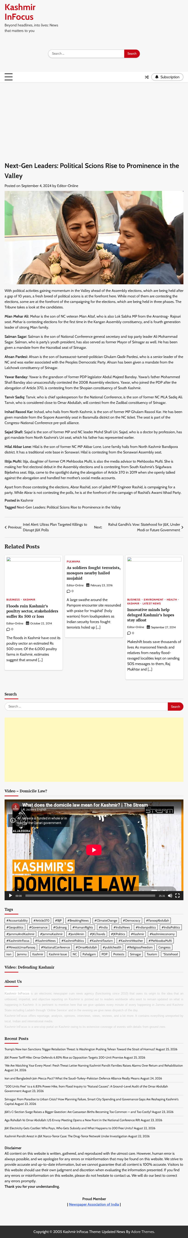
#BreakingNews (78, 920)
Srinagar (135, 954)
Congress (164, 947)
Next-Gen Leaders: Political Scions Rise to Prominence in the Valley (69, 507)
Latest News (152, 603)
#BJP (58, 920)
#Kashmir (137, 934)
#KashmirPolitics (72, 940)
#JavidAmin (76, 934)
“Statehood (170, 954)
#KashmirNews (45, 940)
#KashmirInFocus (17, 940)
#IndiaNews (121, 927)
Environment (153, 599)
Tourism (152, 954)
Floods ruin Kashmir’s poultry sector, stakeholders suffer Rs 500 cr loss (32, 611)
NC (75, 954)
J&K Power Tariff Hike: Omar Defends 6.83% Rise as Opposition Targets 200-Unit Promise (64, 1057)
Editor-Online (67, 186)
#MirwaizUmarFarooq (20, 947)
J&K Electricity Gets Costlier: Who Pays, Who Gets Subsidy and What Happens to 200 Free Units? (69, 1128)
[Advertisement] (94, 117)
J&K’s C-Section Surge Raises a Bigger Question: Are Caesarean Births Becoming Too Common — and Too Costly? (78, 1112)
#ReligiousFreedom (140, 947)
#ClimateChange (105, 920)
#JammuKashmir (51, 934)
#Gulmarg (60, 927)
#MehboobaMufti (160, 940)
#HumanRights (82, 927)
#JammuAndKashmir (20, 934)
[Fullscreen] (177, 895)
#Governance (38, 927)
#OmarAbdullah (86, 947)
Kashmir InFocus (20, 12)
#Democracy (131, 920)
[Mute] (170, 895)
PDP (105, 954)
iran (8, 954)
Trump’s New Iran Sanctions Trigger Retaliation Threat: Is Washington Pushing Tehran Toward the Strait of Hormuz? (80, 1049)
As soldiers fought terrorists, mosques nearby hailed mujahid (94, 573)
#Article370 (41, 920)
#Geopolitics (14, 927)
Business (13, 599)
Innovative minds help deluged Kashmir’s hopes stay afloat (150, 615)
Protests (118, 954)
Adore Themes (142, 1232)
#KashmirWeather (131, 940)
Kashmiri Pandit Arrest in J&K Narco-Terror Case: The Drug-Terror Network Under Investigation (66, 1136)
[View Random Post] (146, 77)
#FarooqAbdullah (157, 920)
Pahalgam (89, 954)
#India (103, 927)
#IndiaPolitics (171, 927)
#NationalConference (55, 947)
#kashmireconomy (162, 934)
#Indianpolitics (146, 927)
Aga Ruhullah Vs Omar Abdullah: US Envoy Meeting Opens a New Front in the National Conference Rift (72, 1120)
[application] (94, 849)
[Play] (10, 895)
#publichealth (112, 947)
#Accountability (17, 920)
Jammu (22, 954)
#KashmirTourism (101, 940)
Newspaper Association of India (94, 1204)
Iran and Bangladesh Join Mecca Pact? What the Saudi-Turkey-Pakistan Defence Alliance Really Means (72, 1078)
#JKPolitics (118, 934)
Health (172, 599)
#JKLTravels (97, 934)
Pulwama (73, 561)
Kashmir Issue (58, 954)
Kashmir (27, 500)
